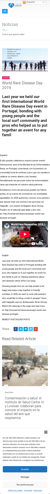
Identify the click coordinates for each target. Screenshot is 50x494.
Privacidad (28, 490)
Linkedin (26, 329)
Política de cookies (15, 490)
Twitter (21, 329)
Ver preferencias (25, 484)
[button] (45, 432)
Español (30, 2)
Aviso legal (37, 490)
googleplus (36, 329)
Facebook (16, 329)
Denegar (25, 477)
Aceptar (25, 469)
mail (31, 329)
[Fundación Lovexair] (14, 5)
